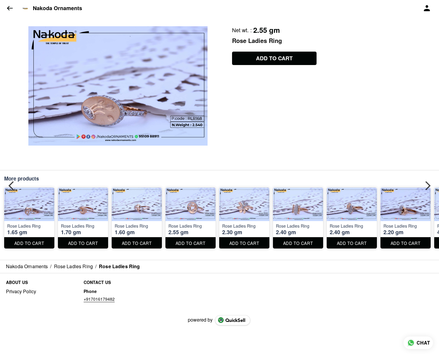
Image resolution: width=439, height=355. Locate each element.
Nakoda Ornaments (57, 8)
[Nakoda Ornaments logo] (25, 8)
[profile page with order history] (427, 8)
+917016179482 (99, 299)
